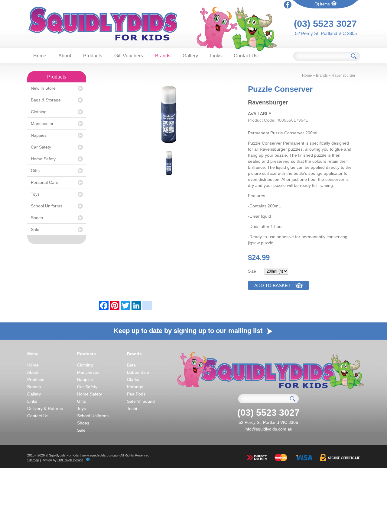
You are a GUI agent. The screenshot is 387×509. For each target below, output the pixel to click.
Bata (131, 365)
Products (92, 55)
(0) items (322, 4)
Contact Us (246, 55)
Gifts (35, 170)
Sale (35, 229)
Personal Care (44, 182)
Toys (35, 194)
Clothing (39, 111)
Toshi (132, 408)
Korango (135, 386)
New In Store (43, 88)
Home (39, 55)
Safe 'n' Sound (141, 401)
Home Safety (43, 158)
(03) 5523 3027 (325, 23)
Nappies (39, 135)
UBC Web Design (70, 460)
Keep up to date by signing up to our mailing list (189, 331)
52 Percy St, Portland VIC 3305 (326, 33)
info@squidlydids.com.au (268, 429)
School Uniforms (46, 205)
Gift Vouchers (128, 55)
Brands (163, 55)
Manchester (42, 123)
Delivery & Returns (45, 408)
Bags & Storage (46, 100)
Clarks (133, 379)
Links (216, 55)
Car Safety (41, 147)
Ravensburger (343, 75)
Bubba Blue (138, 372)
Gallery (190, 55)
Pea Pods (136, 394)
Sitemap (33, 460)
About (64, 55)
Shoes (37, 217)
